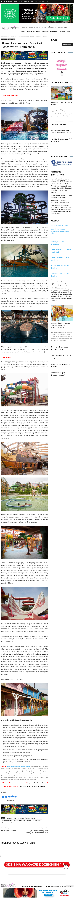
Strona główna (5, 36)
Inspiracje (24, 27)
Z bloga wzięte (62, 27)
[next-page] (55, 149)
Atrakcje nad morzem (58, 229)
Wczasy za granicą (34, 27)
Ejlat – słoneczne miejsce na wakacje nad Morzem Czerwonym (37, 832)
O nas (15, 1)
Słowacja (4, 822)
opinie (29, 820)
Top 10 (23, 31)
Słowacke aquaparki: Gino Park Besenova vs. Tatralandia (22, 45)
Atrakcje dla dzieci (64, 31)
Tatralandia (11, 822)
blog (15, 818)
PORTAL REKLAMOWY (6, 1)
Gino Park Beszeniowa (19, 820)
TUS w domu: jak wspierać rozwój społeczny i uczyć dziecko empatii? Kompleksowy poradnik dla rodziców (61, 189)
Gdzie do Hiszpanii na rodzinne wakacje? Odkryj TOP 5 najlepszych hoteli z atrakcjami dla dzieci (61, 181)
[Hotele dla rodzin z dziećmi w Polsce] (62, 92)
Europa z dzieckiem (7, 820)
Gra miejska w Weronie (8, 831)
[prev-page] (52, 149)
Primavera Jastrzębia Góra (60, 124)
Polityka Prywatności (23, 1)
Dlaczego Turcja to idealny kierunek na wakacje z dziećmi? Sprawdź (60, 325)
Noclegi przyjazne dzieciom (37, 1)
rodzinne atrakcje (37, 820)
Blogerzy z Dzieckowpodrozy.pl (37, 783)
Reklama (70, 886)
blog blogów (21, 818)
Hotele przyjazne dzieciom (49, 31)
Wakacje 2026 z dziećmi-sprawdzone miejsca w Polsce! (60, 201)
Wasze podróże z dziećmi (49, 27)
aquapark (9, 818)
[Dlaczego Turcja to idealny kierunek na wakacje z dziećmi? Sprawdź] (62, 313)
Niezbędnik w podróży (33, 31)
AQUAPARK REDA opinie (59, 226)
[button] (48, 1)
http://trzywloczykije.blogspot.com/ (18, 766)
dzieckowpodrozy (30, 818)
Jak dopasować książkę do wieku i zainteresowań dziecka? (61, 196)
